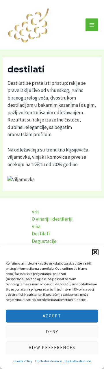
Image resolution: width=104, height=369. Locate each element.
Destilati (41, 234)
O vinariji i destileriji (52, 219)
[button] (95, 252)
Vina (36, 226)
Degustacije (44, 241)
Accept (52, 316)
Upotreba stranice (48, 361)
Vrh (35, 212)
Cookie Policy (22, 361)
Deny (52, 331)
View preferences (52, 347)
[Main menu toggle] (92, 24)
